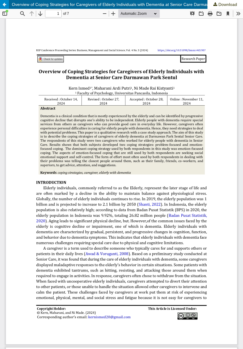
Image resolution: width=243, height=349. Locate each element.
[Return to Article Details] (4, 4)
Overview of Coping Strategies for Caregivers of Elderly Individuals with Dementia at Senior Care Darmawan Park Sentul (124, 4)
